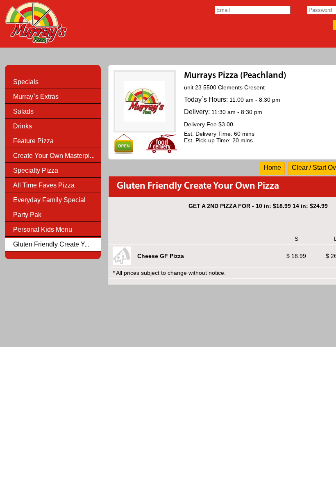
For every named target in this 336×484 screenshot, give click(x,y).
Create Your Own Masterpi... (54, 155)
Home (272, 167)
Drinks (22, 126)
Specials (26, 81)
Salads (23, 111)
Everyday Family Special (49, 199)
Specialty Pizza (35, 170)
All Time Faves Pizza (44, 185)
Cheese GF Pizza (160, 256)
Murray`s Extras (36, 96)
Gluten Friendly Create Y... (51, 244)
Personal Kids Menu (42, 229)
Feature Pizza (33, 140)
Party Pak (27, 214)
